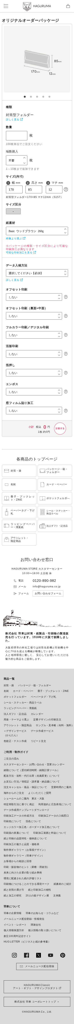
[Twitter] (38, 955)
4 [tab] (43, 95)
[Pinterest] (62, 955)
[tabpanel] (37, 62)
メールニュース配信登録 (39, 966)
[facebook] (26, 955)
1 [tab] (25, 95)
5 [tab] (49, 95)
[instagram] (14, 955)
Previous (20, 62)
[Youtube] (50, 955)
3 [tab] (37, 95)
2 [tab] (31, 95)
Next (53, 62)
